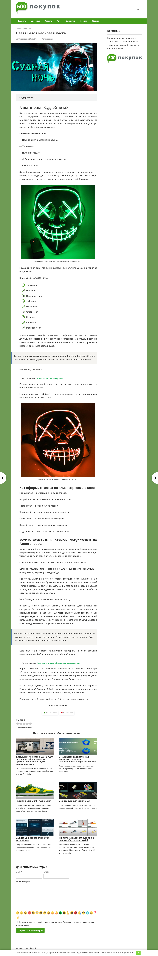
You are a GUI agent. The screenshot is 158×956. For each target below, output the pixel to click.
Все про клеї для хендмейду (74, 801)
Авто (59, 21)
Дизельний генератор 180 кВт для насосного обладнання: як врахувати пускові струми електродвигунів (34, 760)
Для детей (70, 21)
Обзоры (95, 21)
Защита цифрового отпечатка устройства (32, 839)
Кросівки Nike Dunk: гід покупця (33, 801)
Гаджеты (22, 21)
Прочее (83, 21)
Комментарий (23, 881)
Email (46, 872)
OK (138, 953)
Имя (19, 872)
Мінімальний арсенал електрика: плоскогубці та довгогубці (77, 839)
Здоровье (35, 21)
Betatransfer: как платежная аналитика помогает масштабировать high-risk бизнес (77, 759)
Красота (48, 21)
